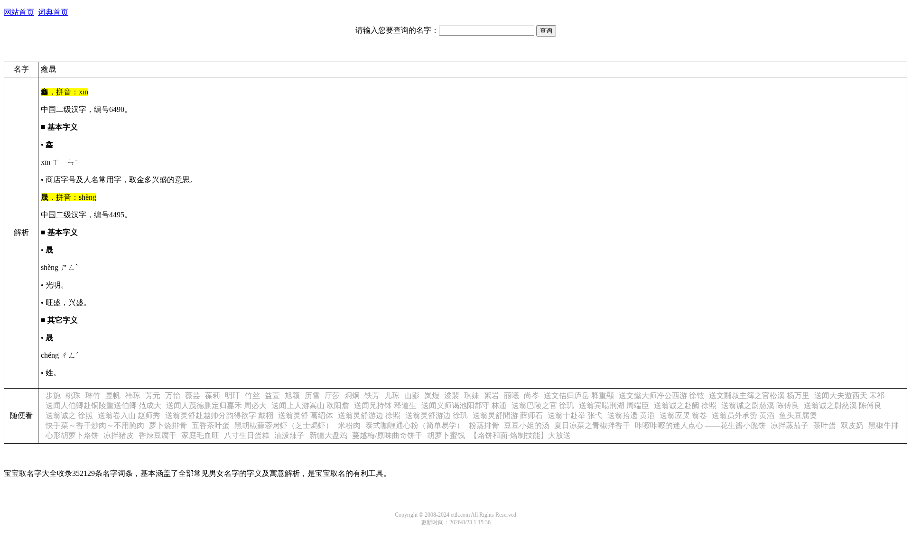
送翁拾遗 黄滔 (631, 415)
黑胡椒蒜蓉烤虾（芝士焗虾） (283, 425)
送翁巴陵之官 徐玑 (542, 405)
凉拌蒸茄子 (790, 425)
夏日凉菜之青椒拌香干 (592, 425)
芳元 (152, 395)
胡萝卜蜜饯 (446, 435)
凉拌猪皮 (118, 435)
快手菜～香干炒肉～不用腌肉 (95, 425)
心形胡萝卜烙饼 (72, 435)
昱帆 (113, 395)
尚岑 (531, 395)
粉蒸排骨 (484, 425)
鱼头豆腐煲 (798, 415)
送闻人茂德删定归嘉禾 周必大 (216, 405)
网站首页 (19, 12)
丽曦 (511, 395)
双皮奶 (852, 425)
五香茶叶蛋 (211, 425)
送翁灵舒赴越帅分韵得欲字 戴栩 (219, 415)
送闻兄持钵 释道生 (385, 405)
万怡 (172, 395)
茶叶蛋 (824, 425)
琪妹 (471, 395)
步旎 (53, 395)
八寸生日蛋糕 (247, 435)
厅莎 (332, 395)
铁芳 (372, 395)
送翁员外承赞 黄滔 (743, 415)
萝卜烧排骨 (168, 425)
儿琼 (392, 395)
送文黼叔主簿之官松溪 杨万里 (759, 395)
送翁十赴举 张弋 (575, 415)
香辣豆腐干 (158, 435)
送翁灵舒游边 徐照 (369, 415)
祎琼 (132, 395)
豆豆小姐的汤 (526, 425)
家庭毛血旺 (200, 435)
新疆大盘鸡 (328, 435)
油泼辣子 (289, 435)
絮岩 (491, 395)
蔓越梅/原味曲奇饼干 (387, 435)
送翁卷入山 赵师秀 (129, 415)
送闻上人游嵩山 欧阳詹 (310, 405)
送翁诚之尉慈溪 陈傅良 (760, 405)
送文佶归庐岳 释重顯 (579, 395)
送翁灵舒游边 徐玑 (436, 415)
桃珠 (73, 395)
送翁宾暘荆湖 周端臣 (614, 405)
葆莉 (212, 395)
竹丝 (252, 395)
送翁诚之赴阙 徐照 (685, 405)
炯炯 (352, 395)
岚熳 (431, 395)
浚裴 (451, 395)
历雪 (312, 395)
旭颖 (292, 395)
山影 (411, 395)
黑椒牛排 (883, 425)
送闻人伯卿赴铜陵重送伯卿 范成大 (103, 405)
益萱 (272, 395)
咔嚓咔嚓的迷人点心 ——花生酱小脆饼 (700, 425)
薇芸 (192, 395)
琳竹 (93, 395)
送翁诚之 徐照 (69, 415)
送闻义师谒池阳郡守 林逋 (464, 405)
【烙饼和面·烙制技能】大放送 (520, 435)
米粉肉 (349, 425)
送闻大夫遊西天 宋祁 (849, 395)
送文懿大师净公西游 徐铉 (661, 395)
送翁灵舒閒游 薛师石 (508, 415)
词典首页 (53, 12)
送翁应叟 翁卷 (683, 415)
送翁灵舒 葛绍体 (305, 415)
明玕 (232, 395)
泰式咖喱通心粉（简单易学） (414, 425)
